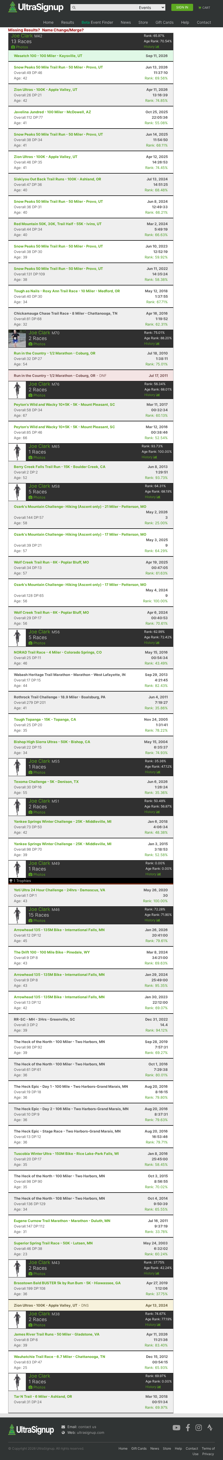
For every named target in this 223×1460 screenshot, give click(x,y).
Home (48, 22)
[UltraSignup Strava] (210, 1427)
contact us (87, 1427)
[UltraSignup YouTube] (176, 1427)
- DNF (60, 375)
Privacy (208, 1454)
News (126, 22)
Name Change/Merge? (63, 30)
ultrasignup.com (90, 1432)
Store (143, 22)
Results (67, 22)
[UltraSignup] (35, 6)
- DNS (51, 1305)
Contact (204, 22)
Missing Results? (24, 30)
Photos (21, 47)
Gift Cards (165, 22)
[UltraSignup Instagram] (198, 1427)
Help (185, 22)
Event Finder (97, 22)
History (150, 46)
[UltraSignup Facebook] (188, 1427)
